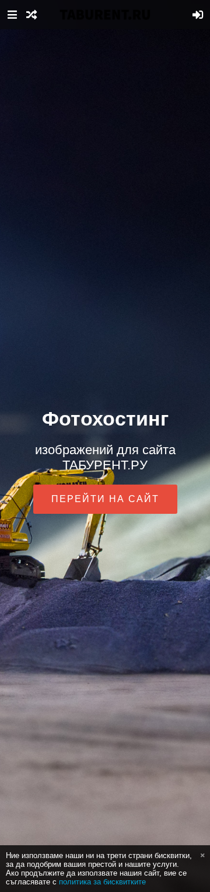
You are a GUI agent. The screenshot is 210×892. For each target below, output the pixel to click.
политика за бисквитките (102, 881)
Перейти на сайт (105, 499)
